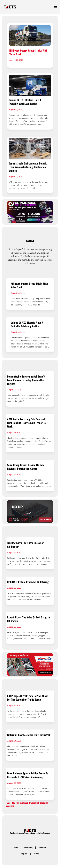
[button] (55, 7)
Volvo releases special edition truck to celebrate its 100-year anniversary (27, 775)
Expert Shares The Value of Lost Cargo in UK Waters (28, 619)
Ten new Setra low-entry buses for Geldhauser (25, 544)
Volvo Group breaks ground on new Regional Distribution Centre (25, 466)
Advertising (28, 847)
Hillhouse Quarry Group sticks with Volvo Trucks (28, 52)
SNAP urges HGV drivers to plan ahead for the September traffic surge (27, 697)
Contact (36, 853)
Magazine (24, 853)
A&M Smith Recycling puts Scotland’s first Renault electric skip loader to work (26, 422)
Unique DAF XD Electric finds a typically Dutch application (25, 101)
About (16, 847)
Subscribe (42, 847)
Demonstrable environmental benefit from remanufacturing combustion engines (28, 166)
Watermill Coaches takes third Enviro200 (29, 735)
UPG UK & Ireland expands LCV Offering (28, 582)
